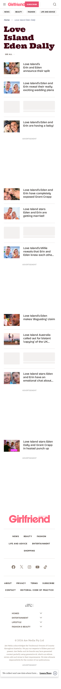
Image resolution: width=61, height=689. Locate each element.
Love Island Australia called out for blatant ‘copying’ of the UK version (37, 338)
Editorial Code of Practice (37, 590)
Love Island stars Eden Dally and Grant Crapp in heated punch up (38, 445)
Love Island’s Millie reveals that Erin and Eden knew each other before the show (38, 251)
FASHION (31, 12)
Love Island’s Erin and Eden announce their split (36, 67)
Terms (34, 583)
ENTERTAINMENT (41, 544)
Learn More (46, 673)
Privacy (21, 583)
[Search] (54, 4)
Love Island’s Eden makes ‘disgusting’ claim (39, 317)
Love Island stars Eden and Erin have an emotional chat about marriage (38, 377)
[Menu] (4, 4)
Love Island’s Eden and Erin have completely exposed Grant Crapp (38, 193)
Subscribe (32, 4)
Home (6, 20)
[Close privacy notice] (55, 673)
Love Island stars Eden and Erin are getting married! (35, 212)
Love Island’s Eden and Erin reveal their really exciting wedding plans (38, 86)
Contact (10, 590)
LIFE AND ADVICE (48, 12)
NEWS (6, 12)
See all (8, 54)
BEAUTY (18, 12)
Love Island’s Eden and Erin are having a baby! (38, 123)
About (8, 583)
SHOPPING (29, 551)
